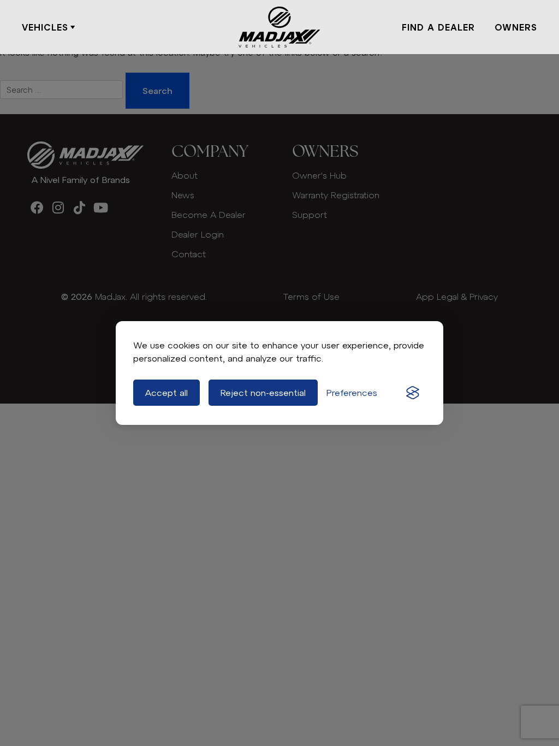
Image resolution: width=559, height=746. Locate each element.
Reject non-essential (263, 393)
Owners (516, 27)
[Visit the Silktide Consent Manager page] (413, 393)
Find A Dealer (438, 27)
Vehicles (45, 27)
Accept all (166, 393)
